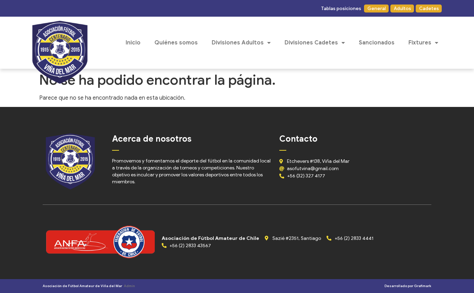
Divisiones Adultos (238, 42)
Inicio (133, 42)
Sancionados (377, 42)
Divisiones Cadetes (311, 42)
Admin (129, 286)
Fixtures (419, 42)
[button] (341, 8)
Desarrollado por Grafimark (407, 286)
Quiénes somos (176, 42)
